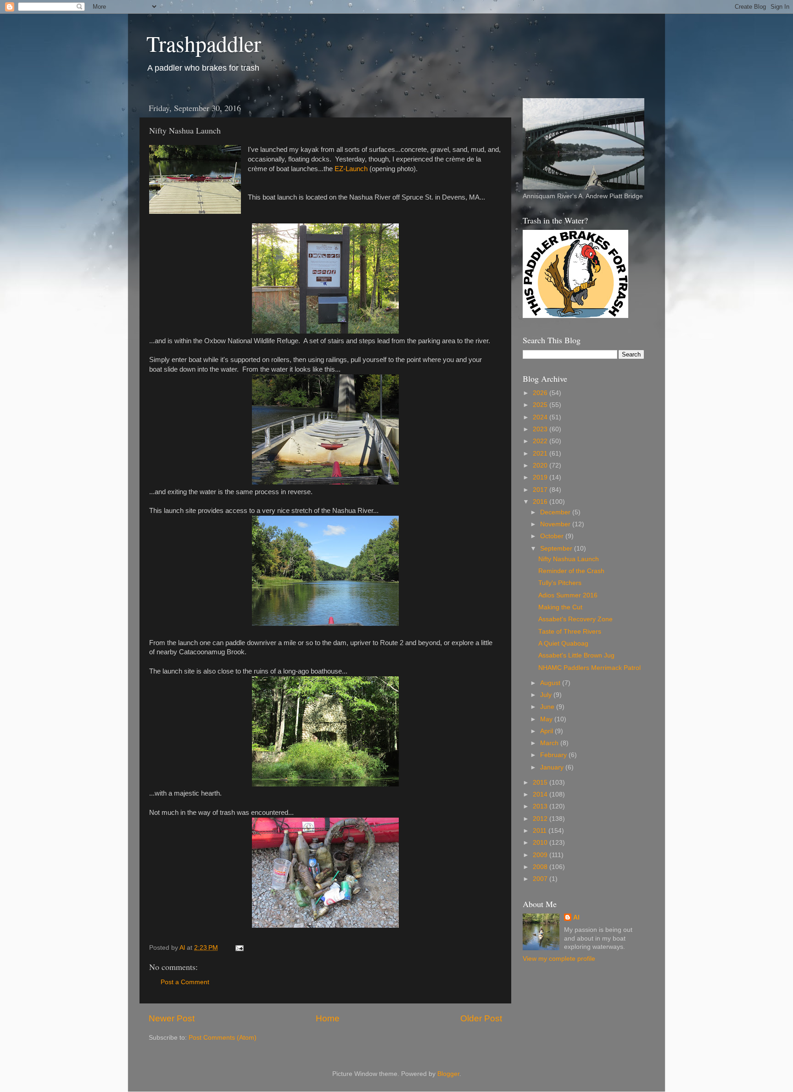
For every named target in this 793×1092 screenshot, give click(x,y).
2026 (541, 393)
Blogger (448, 1073)
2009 (541, 855)
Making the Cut (560, 607)
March (550, 743)
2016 (541, 501)
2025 (541, 404)
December (556, 512)
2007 (541, 878)
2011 (540, 830)
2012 (541, 818)
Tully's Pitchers (559, 582)
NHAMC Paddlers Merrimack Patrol (589, 667)
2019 (541, 477)
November (556, 524)
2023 (541, 429)
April (547, 731)
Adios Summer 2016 (568, 595)
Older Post (481, 1018)
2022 (541, 441)
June (548, 706)
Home (328, 1018)
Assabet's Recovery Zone (575, 619)
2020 (541, 465)
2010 (541, 842)
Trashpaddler (203, 43)
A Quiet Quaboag (563, 643)
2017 (541, 489)
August (551, 683)
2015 (541, 782)
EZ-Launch (351, 169)
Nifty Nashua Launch (568, 559)
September (557, 548)
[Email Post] (239, 947)
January (552, 767)
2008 (541, 867)
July (546, 694)
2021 (541, 453)
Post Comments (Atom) (223, 1037)
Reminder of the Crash (571, 571)
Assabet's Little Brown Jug (576, 655)
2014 (541, 794)
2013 (541, 806)
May (547, 719)
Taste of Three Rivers (569, 631)
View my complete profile (559, 958)
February (554, 755)
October (552, 536)
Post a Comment (185, 982)
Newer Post (172, 1018)
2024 (541, 417)
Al (576, 917)
